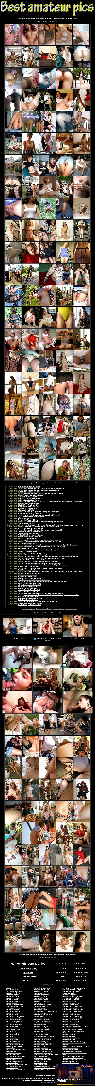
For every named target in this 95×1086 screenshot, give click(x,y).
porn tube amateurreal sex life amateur (75, 1046)
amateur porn (10, 988)
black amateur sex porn (42, 1033)
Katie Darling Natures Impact (28, 492)
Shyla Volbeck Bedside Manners (29, 583)
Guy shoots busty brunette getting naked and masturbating (44, 558)
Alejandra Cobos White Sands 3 (29, 585)
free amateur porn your (42, 1058)
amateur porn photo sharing (72, 996)
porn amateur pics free (70, 993)
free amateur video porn (42, 1059)
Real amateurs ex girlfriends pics (36, 555)
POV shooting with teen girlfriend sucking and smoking (43, 521)
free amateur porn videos (14, 991)
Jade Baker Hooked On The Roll (29, 531)
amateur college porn (41, 1041)
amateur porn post (40, 993)
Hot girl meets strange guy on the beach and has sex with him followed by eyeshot (53, 502)
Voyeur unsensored (80, 980)
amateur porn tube (12, 999)
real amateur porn (12, 1028)
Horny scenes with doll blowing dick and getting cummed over (46, 581)
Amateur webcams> (71, 18)
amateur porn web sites (70, 1024)
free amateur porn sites (14, 1024)
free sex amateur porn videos (72, 1051)
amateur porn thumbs (41, 1019)
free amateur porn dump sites (72, 1006)
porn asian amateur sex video (72, 1058)
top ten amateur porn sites (71, 1011)
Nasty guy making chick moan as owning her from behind (44, 488)
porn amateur (10, 1048)
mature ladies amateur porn (15, 1049)
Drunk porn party (28, 968)
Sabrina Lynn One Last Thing (28, 500)
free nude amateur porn (42, 1064)
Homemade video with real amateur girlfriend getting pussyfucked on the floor (55, 525)
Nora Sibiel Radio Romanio (27, 576)
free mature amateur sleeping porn (46, 1054)
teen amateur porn (12, 1059)
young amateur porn (13, 1051)
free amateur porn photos (71, 998)
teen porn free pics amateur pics (73, 988)
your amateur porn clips (42, 1039)
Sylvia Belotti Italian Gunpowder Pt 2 (31, 560)
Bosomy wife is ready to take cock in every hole (40, 601)
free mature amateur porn (43, 1043)
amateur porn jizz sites (70, 1004)
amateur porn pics (40, 996)
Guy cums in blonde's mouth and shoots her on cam (42, 541)
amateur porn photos (69, 994)
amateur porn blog (40, 1009)
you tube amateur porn (14, 1021)
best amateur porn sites (70, 1003)
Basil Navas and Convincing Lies (30, 598)
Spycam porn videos (28, 977)
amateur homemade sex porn (72, 1041)
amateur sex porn (68, 1036)
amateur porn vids (12, 1023)
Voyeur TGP (26, 1080)
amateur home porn (12, 1013)
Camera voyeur (61, 968)
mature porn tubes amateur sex (73, 1056)
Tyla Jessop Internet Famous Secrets (31, 517)
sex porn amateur (68, 1039)
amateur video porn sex (70, 1063)
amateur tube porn (40, 1003)
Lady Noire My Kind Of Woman (29, 487)
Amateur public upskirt (80, 973)
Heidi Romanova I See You (27, 570)
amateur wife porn (12, 1026)
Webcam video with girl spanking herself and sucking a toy (44, 546)
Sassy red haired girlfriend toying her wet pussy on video (44, 568)
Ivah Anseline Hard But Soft (28, 596)
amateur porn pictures (13, 1053)
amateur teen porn (12, 1003)
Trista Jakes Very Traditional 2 (28, 591)
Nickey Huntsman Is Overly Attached (31, 528)
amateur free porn (12, 1014)
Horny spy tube (81, 976)
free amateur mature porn (43, 1028)
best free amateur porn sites (72, 1008)
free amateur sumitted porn (15, 1069)
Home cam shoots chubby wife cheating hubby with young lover (46, 565)
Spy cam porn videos (18, 1078)
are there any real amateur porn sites (75, 1026)
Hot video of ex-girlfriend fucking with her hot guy (41, 512)
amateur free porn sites (70, 1021)
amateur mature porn (13, 1041)
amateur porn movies (13, 1001)
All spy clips (28, 980)
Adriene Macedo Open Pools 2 (29, 590)
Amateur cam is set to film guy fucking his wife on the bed (44, 493)
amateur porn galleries (13, 1011)
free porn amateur (12, 1063)
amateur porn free (12, 1038)
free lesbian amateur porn (43, 1038)
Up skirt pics (28, 973)
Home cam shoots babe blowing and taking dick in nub (43, 526)
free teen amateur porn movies (44, 1036)
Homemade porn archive (28, 963)
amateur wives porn (41, 998)
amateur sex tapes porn (70, 1061)
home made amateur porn (43, 1014)
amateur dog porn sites (70, 1019)
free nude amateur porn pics (72, 989)
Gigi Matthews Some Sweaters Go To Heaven (34, 580)
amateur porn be (40, 1046)
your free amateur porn (14, 1046)
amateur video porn (12, 1054)
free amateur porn (12, 989)
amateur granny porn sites (71, 1023)
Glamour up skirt (61, 963)
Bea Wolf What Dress (25, 518)
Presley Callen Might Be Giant (28, 503)
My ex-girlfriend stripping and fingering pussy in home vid (44, 593)
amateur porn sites (12, 1034)
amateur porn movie (41, 1048)
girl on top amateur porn (42, 1056)
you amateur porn (12, 1068)
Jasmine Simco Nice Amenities (29, 573)
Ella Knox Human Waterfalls (28, 586)
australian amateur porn (42, 1004)
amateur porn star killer (42, 1001)
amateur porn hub (40, 1018)
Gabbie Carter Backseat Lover (29, 566)
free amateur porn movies (15, 1008)
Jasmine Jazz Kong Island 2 (28, 551)
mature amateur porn (13, 1029)
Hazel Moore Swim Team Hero (28, 507)
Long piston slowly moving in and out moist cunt (41, 561)
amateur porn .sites (69, 1013)
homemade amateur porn (14, 1006)
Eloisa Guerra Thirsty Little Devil (29, 536)
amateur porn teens (41, 991)
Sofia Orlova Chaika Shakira (28, 533)
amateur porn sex (68, 1034)
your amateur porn (12, 994)
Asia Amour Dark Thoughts (27, 497)
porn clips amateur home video (45, 1068)
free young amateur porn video (45, 1066)
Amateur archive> (58, 18)
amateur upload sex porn (71, 1038)
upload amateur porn (41, 1029)
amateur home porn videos (43, 1049)
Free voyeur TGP (80, 968)
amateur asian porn (41, 1013)
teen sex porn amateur (70, 1048)
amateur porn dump (12, 998)
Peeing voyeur (61, 980)
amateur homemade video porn (45, 1051)
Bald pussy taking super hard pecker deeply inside (42, 490)
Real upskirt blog (31, 1078)
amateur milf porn (40, 1024)
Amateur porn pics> (28, 18)
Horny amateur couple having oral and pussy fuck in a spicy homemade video (51, 595)
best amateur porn (40, 1063)
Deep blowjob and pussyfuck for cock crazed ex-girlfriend (44, 530)
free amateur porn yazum (42, 1053)
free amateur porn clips (14, 1018)
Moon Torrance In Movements (28, 538)
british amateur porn (41, 1034)
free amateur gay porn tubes (15, 1056)
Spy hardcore (61, 976)
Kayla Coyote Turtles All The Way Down (32, 553)
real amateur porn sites (70, 1028)
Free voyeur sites (37, 1080)
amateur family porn (41, 1031)
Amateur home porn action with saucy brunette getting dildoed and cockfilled (51, 545)
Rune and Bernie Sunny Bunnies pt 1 (31, 513)
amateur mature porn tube (15, 1061)
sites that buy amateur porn (72, 1029)
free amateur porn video (14, 1019)
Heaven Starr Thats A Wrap (27, 508)
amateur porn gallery (41, 1061)
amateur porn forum (41, 999)
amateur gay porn (12, 1031)
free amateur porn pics (13, 1066)
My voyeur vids (61, 973)
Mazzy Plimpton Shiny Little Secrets (30, 495)
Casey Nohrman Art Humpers (28, 543)
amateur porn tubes (12, 1039)
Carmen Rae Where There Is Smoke (30, 603)
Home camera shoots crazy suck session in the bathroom (44, 563)
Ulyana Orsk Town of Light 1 (28, 520)
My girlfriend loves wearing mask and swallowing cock (43, 540)
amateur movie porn (13, 1033)
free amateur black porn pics (72, 991)
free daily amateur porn (42, 988)
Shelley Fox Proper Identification (29, 578)
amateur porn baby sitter (14, 1044)
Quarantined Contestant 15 (27, 575)
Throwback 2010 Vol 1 (26, 510)
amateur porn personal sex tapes (74, 1059)
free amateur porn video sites (72, 1009)
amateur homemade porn (14, 1004)
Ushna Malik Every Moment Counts (30, 535)
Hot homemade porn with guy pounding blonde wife (42, 515)
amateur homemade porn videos (17, 1064)
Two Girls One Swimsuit (26, 523)
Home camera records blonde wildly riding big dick (41, 550)
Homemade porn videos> (44, 18)
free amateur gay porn (41, 994)
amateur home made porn (15, 1016)
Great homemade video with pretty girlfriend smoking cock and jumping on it (55, 571)
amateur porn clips (12, 1009)
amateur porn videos (13, 993)
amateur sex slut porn (70, 1049)
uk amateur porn (40, 1016)
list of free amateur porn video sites (74, 1018)
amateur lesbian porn (41, 989)
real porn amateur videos (42, 1023)
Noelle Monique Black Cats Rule (29, 605)
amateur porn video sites (71, 1014)
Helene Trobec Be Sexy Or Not (29, 498)
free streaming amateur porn (44, 1021)
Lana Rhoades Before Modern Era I (30, 548)
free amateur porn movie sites (72, 1016)
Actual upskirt (80, 963)
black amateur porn (41, 1006)
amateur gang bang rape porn (44, 1044)
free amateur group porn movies (45, 1011)
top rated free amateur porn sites (73, 1031)
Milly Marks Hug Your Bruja (27, 588)
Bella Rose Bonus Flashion (28, 600)
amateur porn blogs (41, 1026)
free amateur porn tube (14, 1058)
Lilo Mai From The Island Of (27, 505)
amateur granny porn (13, 1043)
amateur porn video (12, 996)
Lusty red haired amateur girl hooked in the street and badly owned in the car (51, 556)
